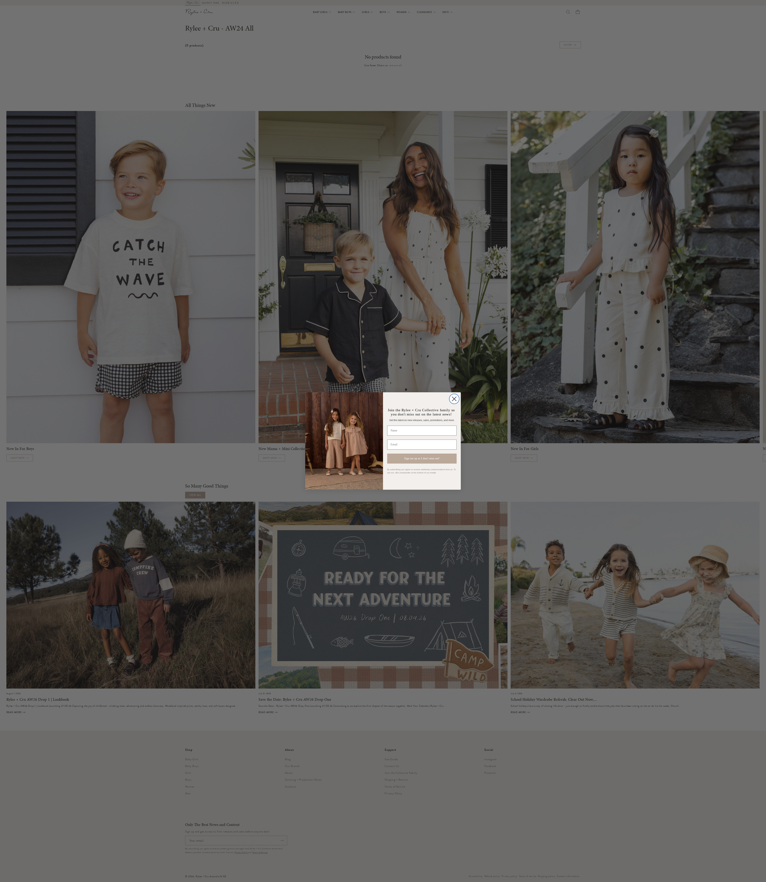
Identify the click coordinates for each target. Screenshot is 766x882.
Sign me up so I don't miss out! (422, 458)
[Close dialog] (454, 399)
